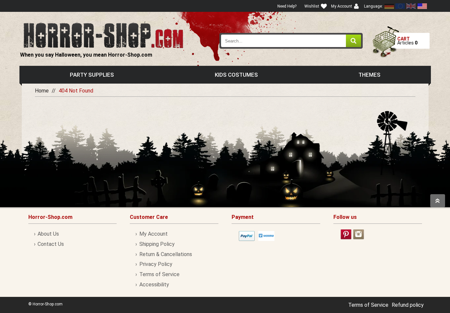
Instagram (358, 234)
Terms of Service (159, 274)
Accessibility (154, 284)
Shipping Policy (156, 244)
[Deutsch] (389, 6)
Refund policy (408, 305)
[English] (400, 6)
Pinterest (346, 234)
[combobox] (291, 41)
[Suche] (353, 41)
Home (42, 91)
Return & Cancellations (165, 254)
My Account (153, 234)
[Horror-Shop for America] (422, 6)
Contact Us (51, 244)
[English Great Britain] (411, 6)
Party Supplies (92, 74)
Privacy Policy (155, 264)
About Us (48, 234)
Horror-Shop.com (103, 34)
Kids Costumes (236, 74)
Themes (369, 74)
